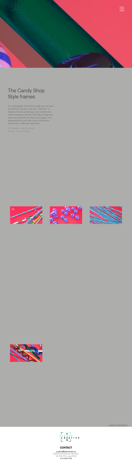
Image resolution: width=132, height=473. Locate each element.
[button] (122, 9)
